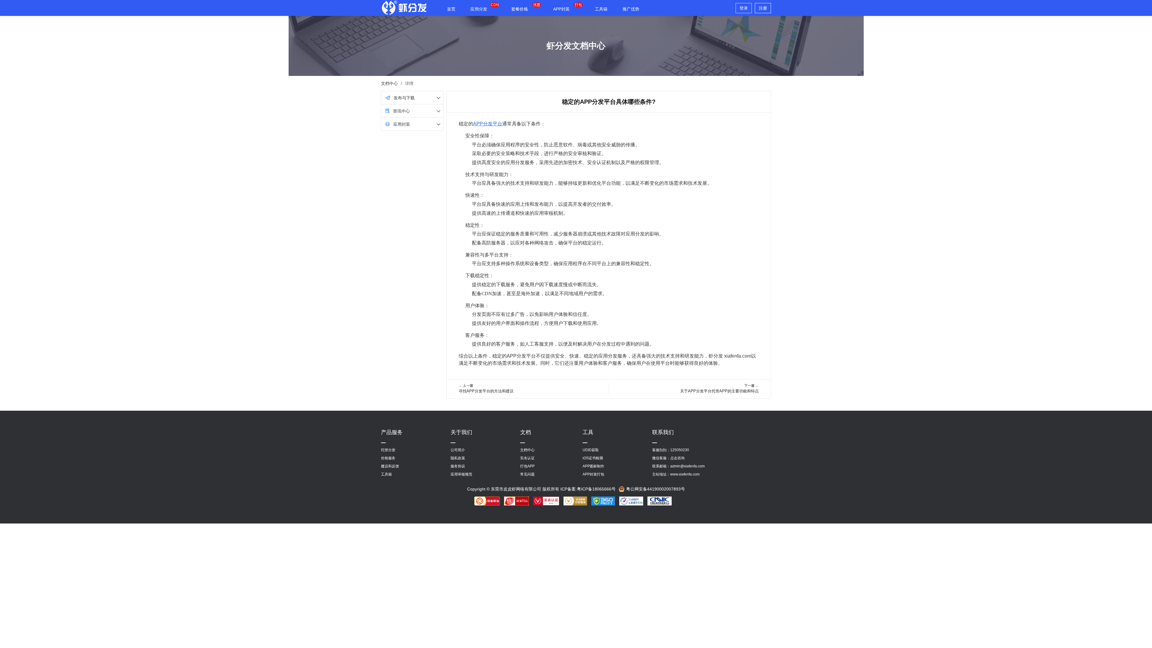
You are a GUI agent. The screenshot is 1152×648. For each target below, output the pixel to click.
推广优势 (630, 9)
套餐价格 (519, 9)
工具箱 (601, 9)
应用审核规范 (461, 474)
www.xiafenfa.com (685, 474)
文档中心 (389, 83)
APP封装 (561, 9)
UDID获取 (591, 450)
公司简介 (458, 450)
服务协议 (458, 466)
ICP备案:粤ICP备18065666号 (588, 489)
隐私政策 (458, 458)
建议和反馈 (390, 466)
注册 (763, 8)
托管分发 (388, 450)
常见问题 (527, 474)
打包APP (527, 466)
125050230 (679, 450)
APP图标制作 (593, 466)
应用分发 (478, 9)
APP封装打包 (593, 474)
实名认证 (527, 458)
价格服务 (388, 458)
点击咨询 (677, 458)
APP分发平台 (487, 123)
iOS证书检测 (593, 458)
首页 (451, 9)
